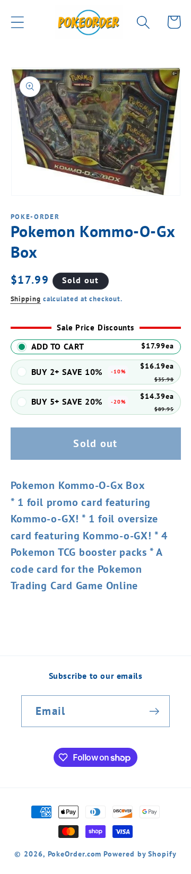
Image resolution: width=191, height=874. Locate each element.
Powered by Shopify (139, 854)
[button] (17, 22)
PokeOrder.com (75, 854)
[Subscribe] (154, 711)
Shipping (26, 298)
